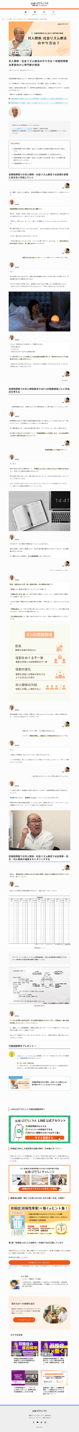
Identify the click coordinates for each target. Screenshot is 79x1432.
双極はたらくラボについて (37, 1415)
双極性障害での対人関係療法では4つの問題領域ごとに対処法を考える (38, 154)
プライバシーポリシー (35, 1418)
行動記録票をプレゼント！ (23, 163)
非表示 (17, 143)
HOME (3, 19)
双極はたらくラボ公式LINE (26, 1056)
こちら (22, 1257)
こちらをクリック (24, 1320)
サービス (44, 14)
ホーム (26, 14)
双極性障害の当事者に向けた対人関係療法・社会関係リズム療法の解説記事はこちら (39, 99)
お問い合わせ (47, 1418)
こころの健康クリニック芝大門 (22, 128)
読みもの (34, 14)
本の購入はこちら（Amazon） (39, 1262)
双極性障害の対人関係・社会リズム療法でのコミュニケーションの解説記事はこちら (39, 103)
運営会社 (47, 1415)
